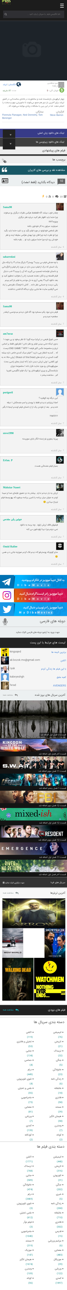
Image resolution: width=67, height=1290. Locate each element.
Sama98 (7, 207)
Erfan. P (8, 460)
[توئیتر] (33, 614)
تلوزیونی (57, 1175)
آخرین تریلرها (57, 893)
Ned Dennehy (30, 115)
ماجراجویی (26, 1231)
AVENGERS (59, 686)
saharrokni (9, 256)
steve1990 (8, 433)
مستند (28, 1241)
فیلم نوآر (27, 1222)
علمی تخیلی (26, 1213)
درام (30, 1194)
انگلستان (12, 84)
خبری (58, 1194)
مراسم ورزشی (54, 1241)
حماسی (28, 1060)
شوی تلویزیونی (24, 1204)
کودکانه (28, 1135)
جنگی (58, 1185)
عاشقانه (57, 1213)
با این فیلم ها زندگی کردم (53, 669)
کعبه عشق (61, 677)
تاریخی (58, 1166)
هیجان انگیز (26, 1259)
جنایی (29, 1175)
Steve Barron (56, 115)
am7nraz (8, 333)
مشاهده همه (8, 695)
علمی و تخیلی (25, 1088)
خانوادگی (27, 1185)
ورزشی (58, 1269)
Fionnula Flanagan (12, 115)
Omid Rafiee (10, 546)
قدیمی (58, 1231)
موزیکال (57, 1259)
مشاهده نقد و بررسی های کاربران (46, 170)
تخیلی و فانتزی (24, 1042)
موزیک (28, 1250)
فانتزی (58, 1222)
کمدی (58, 1278)
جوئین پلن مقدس (12, 519)
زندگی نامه (56, 1204)
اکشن (63, 661)
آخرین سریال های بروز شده (50, 695)
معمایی (57, 1250)
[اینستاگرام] (33, 601)
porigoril (8, 392)
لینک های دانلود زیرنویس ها (50, 142)
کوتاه (29, 1278)
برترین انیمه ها (58, 652)
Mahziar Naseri (11, 487)
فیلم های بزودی (56, 1010)
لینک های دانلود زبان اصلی (51, 133)
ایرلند (5, 84)
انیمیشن (57, 1157)
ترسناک (28, 1166)
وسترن (28, 1269)
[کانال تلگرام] (33, 587)
